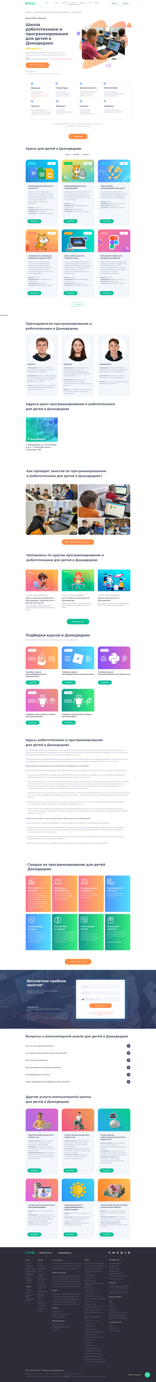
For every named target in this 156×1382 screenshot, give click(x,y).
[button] (78, 710)
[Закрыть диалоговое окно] (153, 3)
